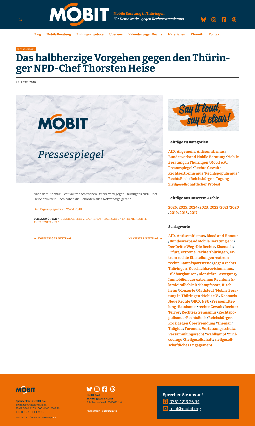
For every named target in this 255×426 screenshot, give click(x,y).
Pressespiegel (26, 49)
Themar (224, 323)
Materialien (176, 34)
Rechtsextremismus (185, 173)
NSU (206, 301)
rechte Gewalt (210, 307)
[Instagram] (97, 389)
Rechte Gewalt (206, 168)
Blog (37, 34)
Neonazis (229, 296)
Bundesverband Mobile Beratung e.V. (201, 241)
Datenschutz (109, 411)
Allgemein (186, 151)
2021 (224, 207)
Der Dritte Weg (181, 246)
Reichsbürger (202, 178)
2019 (174, 212)
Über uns (116, 34)
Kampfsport (209, 285)
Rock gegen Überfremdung (191, 323)
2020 (234, 207)
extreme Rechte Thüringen (204, 252)
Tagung (222, 178)
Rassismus (187, 307)
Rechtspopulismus (221, 173)
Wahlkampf (216, 334)
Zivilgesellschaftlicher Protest (194, 184)
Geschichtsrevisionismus (81, 218)
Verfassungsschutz (218, 328)
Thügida (175, 328)
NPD (57, 222)
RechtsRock (178, 178)
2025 (183, 207)
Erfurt (173, 252)
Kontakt (215, 34)
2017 (193, 212)
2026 (172, 207)
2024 (193, 207)
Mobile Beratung (58, 34)
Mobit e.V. (218, 162)
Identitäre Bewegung (217, 274)
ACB (55, 417)
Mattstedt (205, 290)
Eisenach (225, 246)
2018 (184, 212)
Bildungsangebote (90, 34)
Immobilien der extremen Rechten (198, 279)
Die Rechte (205, 246)
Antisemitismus (211, 151)
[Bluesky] (89, 390)
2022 (214, 207)
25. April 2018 (26, 82)
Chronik (197, 34)
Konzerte (111, 218)
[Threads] (112, 389)
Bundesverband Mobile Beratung (196, 157)
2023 (203, 207)
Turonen (192, 328)
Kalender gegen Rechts (145, 34)
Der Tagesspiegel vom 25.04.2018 (58, 209)
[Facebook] (104, 389)
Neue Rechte (179, 301)
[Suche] (20, 19)
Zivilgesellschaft (198, 339)
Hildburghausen (182, 274)
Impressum (93, 411)
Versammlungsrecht (186, 334)
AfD (171, 151)
